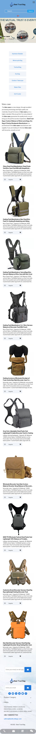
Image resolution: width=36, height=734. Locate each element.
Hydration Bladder (17, 54)
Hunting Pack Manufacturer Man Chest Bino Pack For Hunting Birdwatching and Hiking (16, 220)
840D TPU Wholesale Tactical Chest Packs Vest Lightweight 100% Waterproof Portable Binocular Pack (17, 538)
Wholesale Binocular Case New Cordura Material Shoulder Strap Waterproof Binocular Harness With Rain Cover (17, 485)
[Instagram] (22, 693)
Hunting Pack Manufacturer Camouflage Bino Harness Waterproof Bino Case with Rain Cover (17, 273)
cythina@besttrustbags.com (13, 719)
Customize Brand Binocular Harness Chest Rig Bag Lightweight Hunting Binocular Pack (17, 591)
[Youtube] (19, 693)
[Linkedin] (13, 693)
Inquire (11, 179)
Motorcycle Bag (17, 60)
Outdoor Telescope (17, 80)
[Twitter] (16, 693)
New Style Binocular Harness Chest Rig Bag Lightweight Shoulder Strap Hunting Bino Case (17, 644)
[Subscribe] (27, 669)
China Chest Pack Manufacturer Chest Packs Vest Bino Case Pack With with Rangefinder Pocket (17, 167)
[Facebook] (9, 693)
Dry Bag (17, 74)
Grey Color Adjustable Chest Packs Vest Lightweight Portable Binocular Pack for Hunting (18, 432)
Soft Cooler (17, 94)
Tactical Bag (17, 67)
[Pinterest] (26, 693)
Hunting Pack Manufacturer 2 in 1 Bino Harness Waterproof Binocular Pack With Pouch (17, 326)
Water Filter (17, 87)
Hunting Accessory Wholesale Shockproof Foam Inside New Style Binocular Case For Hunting (16, 379)
